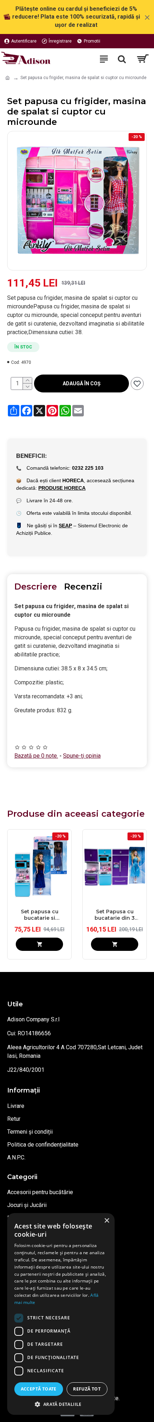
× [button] (106, 1220)
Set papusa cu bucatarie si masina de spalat (39, 914)
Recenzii (83, 586)
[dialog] (61, 1314)
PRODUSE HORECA (62, 488)
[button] (60, 1404)
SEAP (65, 525)
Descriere (35, 586)
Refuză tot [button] (87, 1389)
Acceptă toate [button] (39, 1389)
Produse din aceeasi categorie (76, 813)
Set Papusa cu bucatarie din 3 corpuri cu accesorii (115, 914)
